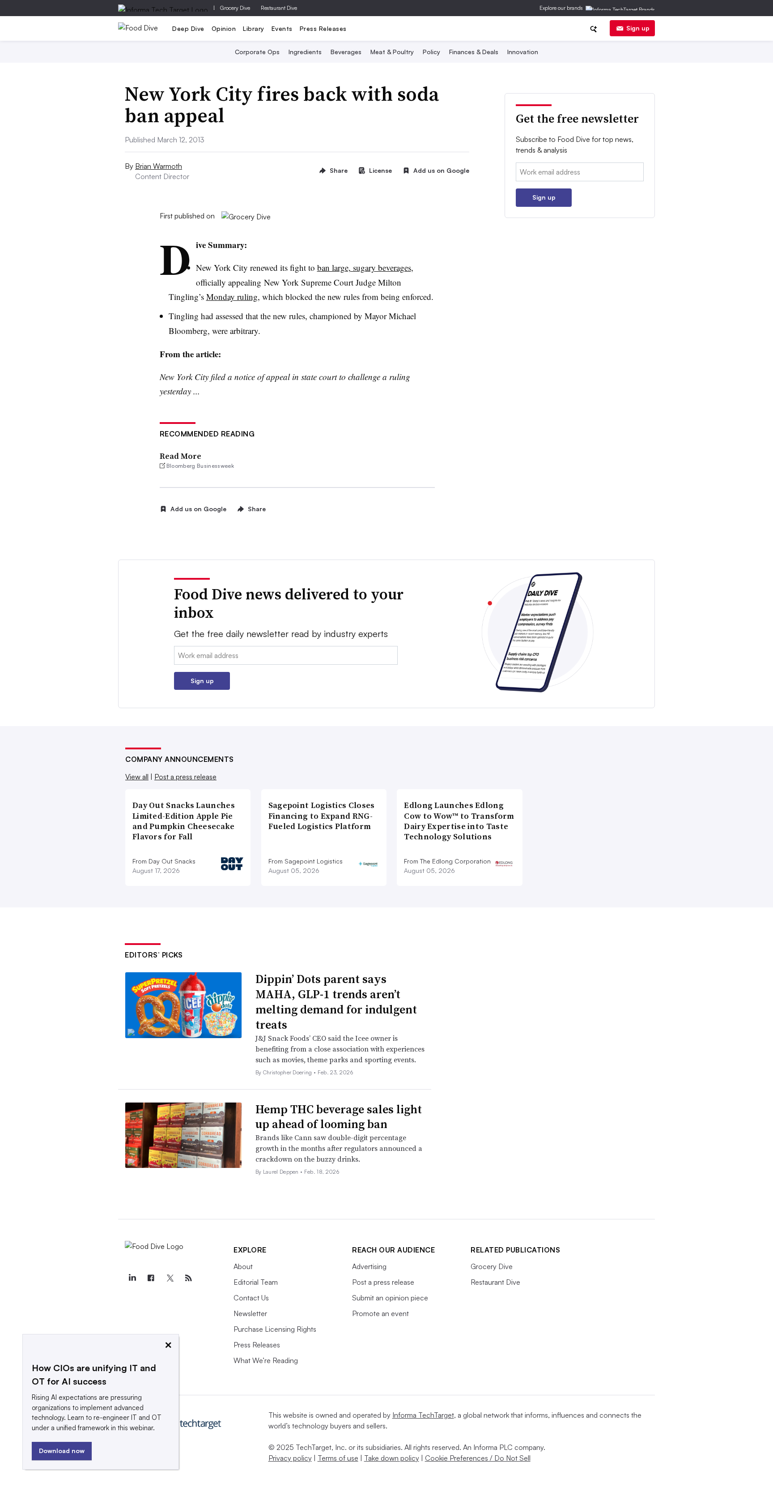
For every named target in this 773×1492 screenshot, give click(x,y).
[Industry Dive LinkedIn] (132, 1278)
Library (253, 28)
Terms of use (338, 1458)
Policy (431, 52)
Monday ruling (232, 296)
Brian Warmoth (158, 166)
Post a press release (185, 776)
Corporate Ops (257, 52)
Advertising (369, 1266)
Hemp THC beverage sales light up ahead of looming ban (338, 1117)
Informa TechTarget (423, 1415)
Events (282, 28)
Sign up (638, 28)
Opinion (224, 28)
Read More (180, 456)
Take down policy (391, 1458)
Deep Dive (188, 28)
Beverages (346, 52)
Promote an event (380, 1313)
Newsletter (250, 1313)
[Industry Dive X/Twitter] (169, 1278)
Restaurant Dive (279, 7)
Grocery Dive (235, 7)
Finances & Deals (473, 52)
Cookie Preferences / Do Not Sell (478, 1458)
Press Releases (323, 28)
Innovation (522, 52)
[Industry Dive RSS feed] (188, 1278)
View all (137, 776)
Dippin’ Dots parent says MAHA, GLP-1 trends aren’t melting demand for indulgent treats (336, 1001)
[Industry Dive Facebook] (150, 1278)
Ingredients (305, 52)
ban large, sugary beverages (364, 267)
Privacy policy (290, 1458)
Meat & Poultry (392, 52)
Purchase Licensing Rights (275, 1329)
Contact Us (251, 1297)
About (243, 1266)
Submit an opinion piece (390, 1297)
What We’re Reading (266, 1360)
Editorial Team (256, 1282)
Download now (62, 1450)
